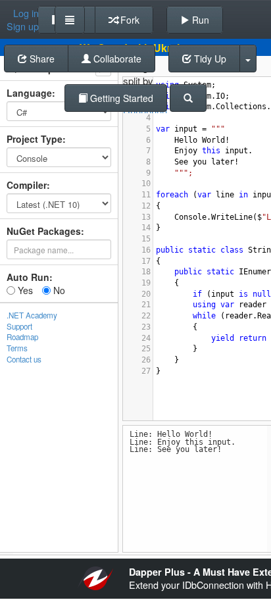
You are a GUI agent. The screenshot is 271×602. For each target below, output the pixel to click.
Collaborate (116, 58)
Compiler (27, 184)
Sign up (23, 26)
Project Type (34, 138)
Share (41, 58)
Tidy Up (208, 58)
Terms (17, 348)
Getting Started (120, 98)
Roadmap (22, 337)
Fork (128, 19)
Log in (26, 13)
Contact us (24, 359)
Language (29, 92)
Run (199, 19)
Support (19, 326)
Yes (24, 290)
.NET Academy (32, 315)
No (58, 290)
